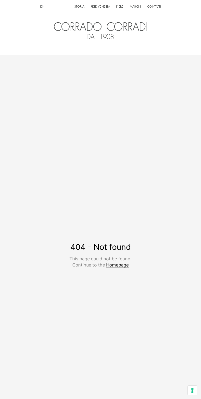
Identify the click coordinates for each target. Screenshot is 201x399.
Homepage (117, 264)
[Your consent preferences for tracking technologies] (192, 390)
